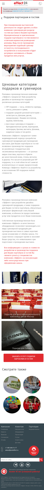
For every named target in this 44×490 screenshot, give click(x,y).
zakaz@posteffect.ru (24, 9)
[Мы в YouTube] (22, 465)
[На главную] (4, 471)
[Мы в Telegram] (16, 465)
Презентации (19, 434)
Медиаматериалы (34, 429)
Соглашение (4, 437)
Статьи (17, 437)
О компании (4, 429)
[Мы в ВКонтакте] (28, 465)
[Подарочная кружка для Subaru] (22, 277)
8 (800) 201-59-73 (17, 11)
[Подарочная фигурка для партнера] (22, 70)
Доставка (17, 442)
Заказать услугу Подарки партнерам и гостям (23, 358)
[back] (2, 18)
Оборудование (19, 432)
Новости (3, 432)
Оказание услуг (19, 429)
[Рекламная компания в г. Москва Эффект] (23, 4)
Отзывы (3, 440)
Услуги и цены (19, 440)
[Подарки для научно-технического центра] (22, 186)
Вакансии (4, 434)
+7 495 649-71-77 (27, 11)
